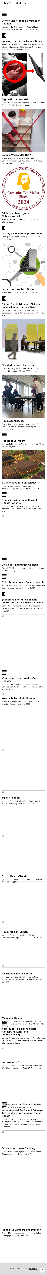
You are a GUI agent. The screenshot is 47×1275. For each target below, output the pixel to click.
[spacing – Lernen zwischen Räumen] (23, 35)
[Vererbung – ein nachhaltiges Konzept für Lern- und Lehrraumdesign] (23, 1023)
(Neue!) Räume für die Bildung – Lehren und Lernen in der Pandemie (23, 601)
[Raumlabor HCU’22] (23, 396)
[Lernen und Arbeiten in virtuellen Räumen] (23, 15)
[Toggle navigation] (43, 3)
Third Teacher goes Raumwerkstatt (23, 582)
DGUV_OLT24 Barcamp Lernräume (22, 233)
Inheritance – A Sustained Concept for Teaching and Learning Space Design (22, 1113)
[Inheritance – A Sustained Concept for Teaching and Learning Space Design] (23, 1104)
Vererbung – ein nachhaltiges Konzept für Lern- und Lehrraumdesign (19, 1031)
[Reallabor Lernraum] (23, 435)
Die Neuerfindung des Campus (20, 564)
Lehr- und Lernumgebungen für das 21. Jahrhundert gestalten (23, 1186)
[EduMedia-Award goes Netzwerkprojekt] (23, 188)
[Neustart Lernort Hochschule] (23, 340)
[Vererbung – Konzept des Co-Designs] (23, 672)
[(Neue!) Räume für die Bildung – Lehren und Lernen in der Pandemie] (23, 594)
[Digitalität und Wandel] (23, 74)
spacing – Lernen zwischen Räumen (23, 41)
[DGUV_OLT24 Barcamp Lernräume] (23, 228)
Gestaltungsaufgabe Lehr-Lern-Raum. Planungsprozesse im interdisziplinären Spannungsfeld (21, 1252)
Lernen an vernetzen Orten (18, 289)
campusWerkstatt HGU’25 (17, 155)
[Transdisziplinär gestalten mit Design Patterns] (23, 494)
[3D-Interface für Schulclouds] (23, 464)
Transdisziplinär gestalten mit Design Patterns (19, 501)
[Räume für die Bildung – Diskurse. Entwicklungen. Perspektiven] (23, 298)
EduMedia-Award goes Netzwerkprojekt (15, 215)
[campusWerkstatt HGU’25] (23, 130)
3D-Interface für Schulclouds (19, 482)
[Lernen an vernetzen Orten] (23, 264)
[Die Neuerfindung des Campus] (23, 559)
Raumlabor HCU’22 (13, 420)
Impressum (33, 1269)
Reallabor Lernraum (13, 440)
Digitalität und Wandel (15, 99)
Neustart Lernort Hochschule (19, 365)
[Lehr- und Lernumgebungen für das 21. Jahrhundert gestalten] (23, 1179)
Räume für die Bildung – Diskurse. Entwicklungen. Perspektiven (22, 305)
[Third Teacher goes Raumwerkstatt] (23, 576)
